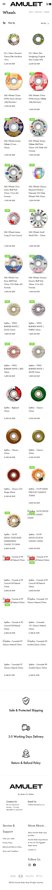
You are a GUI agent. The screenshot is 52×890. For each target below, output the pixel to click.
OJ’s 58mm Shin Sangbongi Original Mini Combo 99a (37, 56)
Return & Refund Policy (26, 763)
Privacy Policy (7, 843)
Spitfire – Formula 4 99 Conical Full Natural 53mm (13, 583)
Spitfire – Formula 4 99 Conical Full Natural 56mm (13, 625)
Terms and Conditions (10, 851)
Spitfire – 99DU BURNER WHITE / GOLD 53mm (11, 326)
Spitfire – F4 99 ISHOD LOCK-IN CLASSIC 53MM (36, 537)
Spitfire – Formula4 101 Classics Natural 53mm (37, 625)
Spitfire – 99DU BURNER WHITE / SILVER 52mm (36, 368)
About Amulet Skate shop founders (37, 834)
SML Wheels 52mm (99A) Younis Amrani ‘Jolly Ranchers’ (12, 98)
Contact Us (32, 850)
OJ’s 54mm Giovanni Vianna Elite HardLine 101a (13, 56)
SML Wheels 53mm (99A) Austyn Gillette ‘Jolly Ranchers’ (37, 98)
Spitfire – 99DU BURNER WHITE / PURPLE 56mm (36, 326)
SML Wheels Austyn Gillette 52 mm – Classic (12, 144)
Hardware (38, 12)
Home (31, 12)
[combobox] (45, 23)
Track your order (9, 838)
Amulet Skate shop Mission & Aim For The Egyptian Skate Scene (38, 843)
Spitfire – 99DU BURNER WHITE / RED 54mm (13, 368)
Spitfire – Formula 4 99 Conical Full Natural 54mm (38, 583)
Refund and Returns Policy (12, 847)
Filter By (11, 23)
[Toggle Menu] (4, 4)
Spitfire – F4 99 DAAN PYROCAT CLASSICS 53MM (38, 492)
